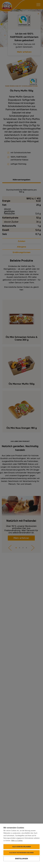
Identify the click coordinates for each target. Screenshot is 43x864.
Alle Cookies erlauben (21, 846)
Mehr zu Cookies (17, 840)
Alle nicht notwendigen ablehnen (21, 852)
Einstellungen (21, 859)
